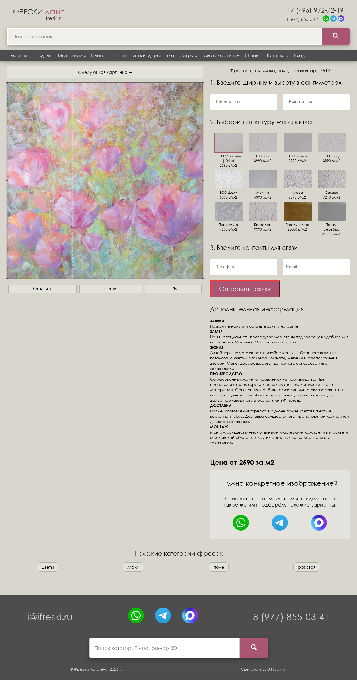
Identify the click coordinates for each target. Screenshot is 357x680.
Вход (299, 55)
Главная (17, 55)
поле (218, 567)
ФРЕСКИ (38, 11)
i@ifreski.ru (50, 616)
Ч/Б (173, 288)
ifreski (54, 18)
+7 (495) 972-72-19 (315, 10)
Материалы (72, 55)
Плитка (99, 55)
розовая (306, 567)
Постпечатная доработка (143, 55)
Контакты (277, 55)
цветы (48, 567)
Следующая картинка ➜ (105, 72)
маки (133, 567)
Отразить (42, 288)
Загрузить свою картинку (209, 55)
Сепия (111, 288)
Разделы (42, 55)
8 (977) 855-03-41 (303, 19)
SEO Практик (274, 669)
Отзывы (253, 55)
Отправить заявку (245, 288)
